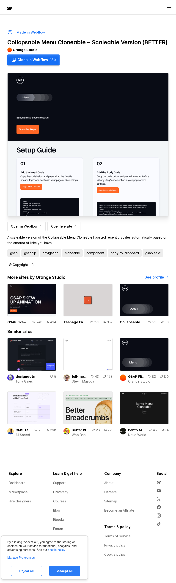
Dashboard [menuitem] (17, 483)
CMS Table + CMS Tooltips (24, 430)
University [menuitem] (60, 492)
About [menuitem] (108, 483)
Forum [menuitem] (58, 529)
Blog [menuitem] (56, 510)
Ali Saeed (23, 435)
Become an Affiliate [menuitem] (119, 510)
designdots (25, 376)
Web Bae (79, 435)
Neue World (137, 435)
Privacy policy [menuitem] (115, 545)
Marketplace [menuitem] (18, 492)
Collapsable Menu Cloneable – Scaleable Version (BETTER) (133, 322)
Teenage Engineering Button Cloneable (75, 322)
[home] (9, 9)
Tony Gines (24, 381)
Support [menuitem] (59, 483)
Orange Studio (139, 381)
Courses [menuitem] (59, 501)
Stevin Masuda (83, 381)
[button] (21, 264)
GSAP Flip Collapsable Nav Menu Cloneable (137, 376)
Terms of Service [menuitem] (117, 536)
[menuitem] (159, 482)
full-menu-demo (80, 376)
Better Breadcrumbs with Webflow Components (80, 430)
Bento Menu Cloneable (137, 430)
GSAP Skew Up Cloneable (18, 322)
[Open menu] (169, 7)
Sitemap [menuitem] (110, 501)
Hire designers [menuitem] (20, 501)
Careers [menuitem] (110, 492)
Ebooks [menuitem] (59, 519)
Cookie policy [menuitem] (115, 554)
